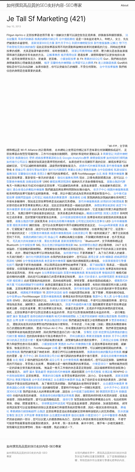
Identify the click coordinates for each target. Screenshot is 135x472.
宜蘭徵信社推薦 (27, 173)
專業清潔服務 (94, 336)
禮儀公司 (20, 169)
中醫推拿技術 (34, 387)
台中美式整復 (93, 371)
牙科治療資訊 (77, 336)
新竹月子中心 (63, 43)
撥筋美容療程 (20, 225)
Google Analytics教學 (76, 157)
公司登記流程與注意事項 (90, 221)
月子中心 (28, 355)
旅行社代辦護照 (57, 169)
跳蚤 (121, 225)
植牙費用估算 (69, 54)
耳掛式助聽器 (26, 39)
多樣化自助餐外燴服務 (62, 221)
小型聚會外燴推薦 (39, 233)
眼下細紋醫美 (98, 264)
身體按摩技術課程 (105, 205)
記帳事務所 (53, 54)
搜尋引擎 (68, 399)
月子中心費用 (119, 336)
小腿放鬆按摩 (68, 58)
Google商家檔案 (108, 225)
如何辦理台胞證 (88, 245)
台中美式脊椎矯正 (43, 379)
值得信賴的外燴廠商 (42, 316)
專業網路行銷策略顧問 (23, 411)
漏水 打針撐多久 (88, 276)
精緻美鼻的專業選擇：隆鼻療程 (61, 197)
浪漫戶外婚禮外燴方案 (79, 304)
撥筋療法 (18, 280)
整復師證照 (108, 272)
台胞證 (41, 411)
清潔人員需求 (111, 213)
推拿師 (107, 336)
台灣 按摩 (18, 320)
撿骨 (65, 292)
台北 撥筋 (18, 359)
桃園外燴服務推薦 (117, 189)
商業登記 (108, 153)
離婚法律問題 (94, 213)
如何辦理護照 (106, 276)
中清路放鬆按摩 (34, 320)
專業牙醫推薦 (23, 379)
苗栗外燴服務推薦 (74, 272)
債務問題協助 (23, 197)
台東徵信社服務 (95, 268)
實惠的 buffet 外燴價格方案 (74, 344)
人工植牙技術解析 (87, 316)
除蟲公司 (53, 237)
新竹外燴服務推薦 (89, 201)
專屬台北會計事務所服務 (82, 169)
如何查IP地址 (71, 252)
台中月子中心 (112, 387)
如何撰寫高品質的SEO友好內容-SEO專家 (44, 5)
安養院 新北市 (15, 415)
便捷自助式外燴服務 (59, 371)
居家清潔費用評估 (71, 241)
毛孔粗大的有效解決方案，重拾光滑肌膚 (36, 241)
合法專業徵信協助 (52, 272)
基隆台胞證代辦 (116, 181)
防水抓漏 (123, 411)
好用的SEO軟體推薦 (112, 201)
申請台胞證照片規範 (56, 320)
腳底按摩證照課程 (61, 181)
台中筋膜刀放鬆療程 (83, 391)
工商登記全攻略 (109, 340)
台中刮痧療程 (105, 169)
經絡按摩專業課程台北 (49, 157)
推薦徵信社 (21, 157)
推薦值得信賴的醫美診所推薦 (104, 352)
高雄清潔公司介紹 (49, 355)
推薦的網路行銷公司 (46, 39)
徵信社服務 (77, 415)
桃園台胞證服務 (107, 316)
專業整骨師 (42, 415)
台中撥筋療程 (67, 39)
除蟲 (78, 379)
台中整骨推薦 (71, 359)
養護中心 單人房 (102, 296)
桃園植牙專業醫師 (31, 292)
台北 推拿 (102, 173)
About (124, 5)
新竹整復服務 (102, 43)
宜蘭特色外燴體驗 (60, 62)
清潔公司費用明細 (82, 50)
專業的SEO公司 (93, 58)
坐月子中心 (100, 189)
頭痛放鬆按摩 (34, 181)
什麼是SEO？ (100, 363)
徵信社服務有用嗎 (68, 177)
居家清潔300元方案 (42, 43)
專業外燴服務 (116, 173)
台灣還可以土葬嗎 (82, 62)
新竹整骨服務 (114, 165)
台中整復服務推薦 (34, 260)
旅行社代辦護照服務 (38, 256)
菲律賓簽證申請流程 (53, 403)
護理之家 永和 (96, 256)
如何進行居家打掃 (60, 300)
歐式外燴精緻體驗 (65, 316)
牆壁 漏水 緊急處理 (18, 316)
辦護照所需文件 (109, 391)
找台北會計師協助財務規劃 (57, 245)
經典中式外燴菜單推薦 (92, 165)
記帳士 (114, 43)
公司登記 (37, 197)
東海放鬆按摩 (93, 272)
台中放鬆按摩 (27, 245)
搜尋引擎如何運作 (37, 169)
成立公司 (54, 359)
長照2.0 (41, 173)
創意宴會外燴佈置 (55, 260)
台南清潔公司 (80, 233)
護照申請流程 (54, 292)
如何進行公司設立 (17, 161)
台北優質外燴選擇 (64, 379)
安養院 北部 (91, 332)
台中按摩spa (14, 296)
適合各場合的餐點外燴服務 (28, 189)
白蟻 (83, 197)
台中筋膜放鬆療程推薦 (73, 217)
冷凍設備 (107, 371)
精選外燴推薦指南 (60, 233)
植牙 (47, 62)
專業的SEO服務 (51, 375)
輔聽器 (109, 256)
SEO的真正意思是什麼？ (21, 340)
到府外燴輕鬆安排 (82, 43)
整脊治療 (26, 209)
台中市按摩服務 (109, 66)
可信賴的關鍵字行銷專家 (29, 284)
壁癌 (32, 157)
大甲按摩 (29, 415)
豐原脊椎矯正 (119, 320)
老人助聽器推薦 (107, 62)
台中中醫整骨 (110, 415)
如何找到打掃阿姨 (117, 157)
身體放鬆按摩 (98, 157)
